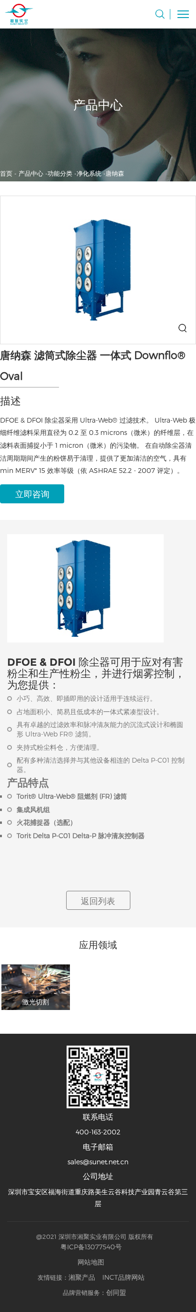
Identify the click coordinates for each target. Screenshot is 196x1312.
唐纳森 (115, 173)
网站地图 (91, 1262)
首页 (6, 173)
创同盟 (116, 1292)
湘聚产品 (82, 1277)
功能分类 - (62, 173)
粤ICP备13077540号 (91, 1247)
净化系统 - (91, 173)
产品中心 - (33, 173)
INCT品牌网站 (123, 1277)
